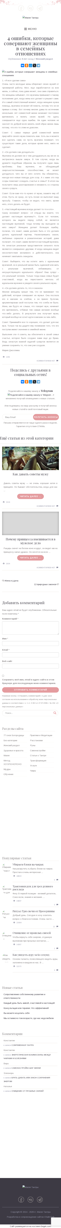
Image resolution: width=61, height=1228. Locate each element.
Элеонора (8, 1073)
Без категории (10, 740)
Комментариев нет (46, 361)
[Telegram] (38, 65)
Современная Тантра (22, 1045)
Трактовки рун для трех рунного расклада (33, 888)
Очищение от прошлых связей (32, 933)
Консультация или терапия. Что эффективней (26, 1008)
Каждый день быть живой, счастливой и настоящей (29, 1003)
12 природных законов (45, 584)
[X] (34, 65)
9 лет (24, 59)
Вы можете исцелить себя (17, 1013)
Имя (4, 638)
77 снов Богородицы (14, 735)
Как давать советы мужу (31, 474)
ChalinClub (49, 1217)
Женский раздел (44, 59)
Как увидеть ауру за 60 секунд (31, 954)
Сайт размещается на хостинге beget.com (30, 1226)
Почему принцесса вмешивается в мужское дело (30, 541)
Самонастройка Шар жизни (26, 1068)
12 (54, 927)
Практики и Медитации (41, 735)
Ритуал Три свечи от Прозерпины (34, 911)
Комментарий (9, 618)
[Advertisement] (30, 815)
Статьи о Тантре (38, 755)
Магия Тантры (44, 1212)
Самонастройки (37, 750)
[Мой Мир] (30, 65)
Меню (30, 29)
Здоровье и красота (13, 750)
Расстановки (36, 740)
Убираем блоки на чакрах (28, 864)
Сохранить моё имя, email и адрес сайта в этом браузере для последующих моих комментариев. (29, 681)
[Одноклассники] (26, 65)
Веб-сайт (7, 661)
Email (5, 650)
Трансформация (38, 760)
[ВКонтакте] (22, 65)
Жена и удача (11, 580)
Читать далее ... (30, 496)
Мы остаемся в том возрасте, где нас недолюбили (29, 1018)
